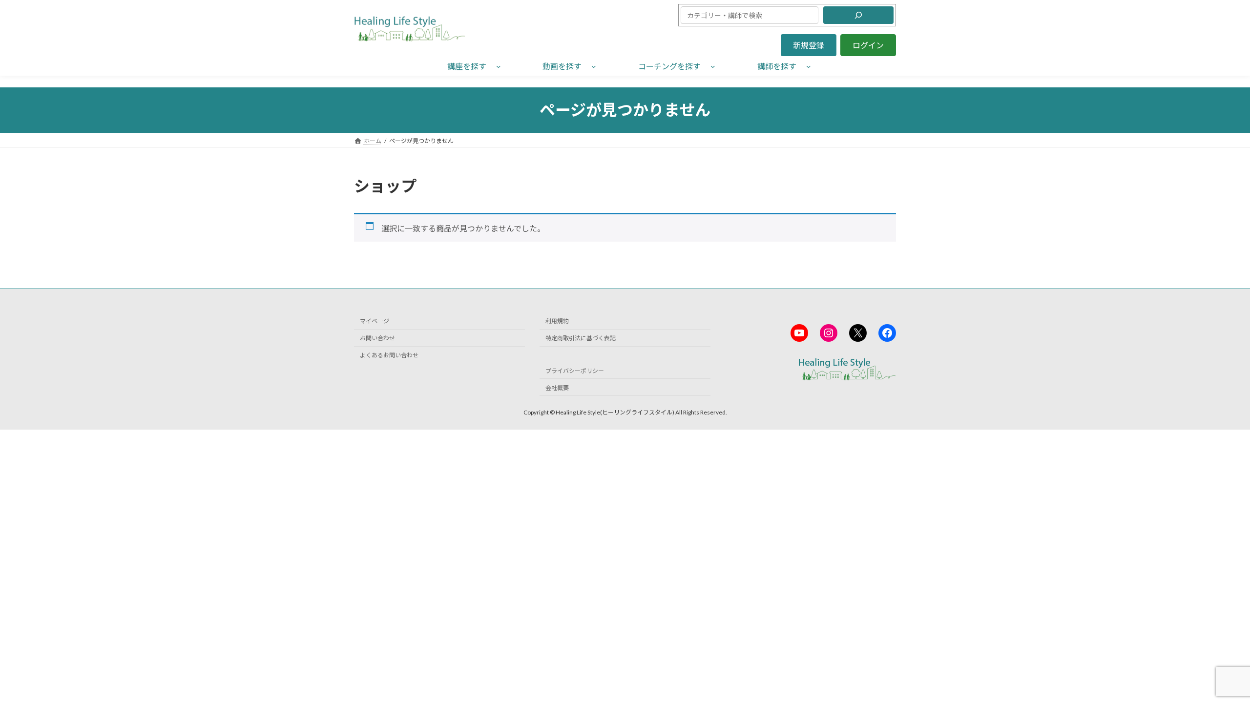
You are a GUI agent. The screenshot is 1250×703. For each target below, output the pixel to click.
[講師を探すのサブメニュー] (808, 65)
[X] (858, 333)
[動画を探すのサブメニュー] (593, 65)
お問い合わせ (377, 338)
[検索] (858, 15)
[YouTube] (799, 333)
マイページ (374, 321)
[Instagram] (828, 333)
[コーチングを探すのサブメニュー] (712, 65)
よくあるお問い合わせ (389, 355)
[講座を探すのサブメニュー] (498, 65)
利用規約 (557, 321)
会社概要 (557, 388)
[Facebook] (887, 333)
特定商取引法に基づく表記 (580, 338)
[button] (808, 45)
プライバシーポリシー (574, 370)
